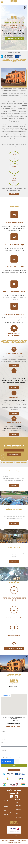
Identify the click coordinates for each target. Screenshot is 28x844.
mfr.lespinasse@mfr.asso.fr (14, 723)
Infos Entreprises (8, 804)
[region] (14, 27)
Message (3, 748)
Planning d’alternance (6, 807)
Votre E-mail (4, 737)
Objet (2, 742)
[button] (25, 7)
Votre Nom (3, 731)
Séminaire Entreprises (6, 815)
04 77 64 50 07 (14, 720)
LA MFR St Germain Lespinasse (18, 804)
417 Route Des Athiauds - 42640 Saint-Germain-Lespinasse (14, 718)
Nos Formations (18, 808)
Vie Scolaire (17, 812)
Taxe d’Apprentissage (7, 811)
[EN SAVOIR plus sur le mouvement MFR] (14, 328)
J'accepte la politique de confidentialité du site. (13, 757)
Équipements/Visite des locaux (20, 816)
